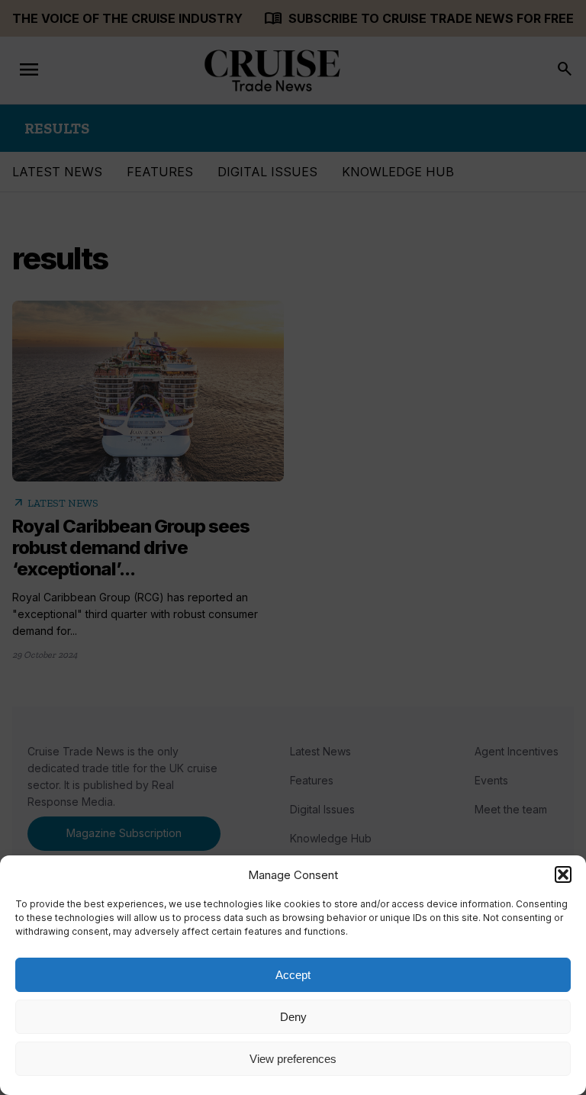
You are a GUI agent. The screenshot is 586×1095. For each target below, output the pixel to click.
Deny (293, 1016)
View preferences (293, 1058)
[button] (563, 874)
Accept (293, 974)
